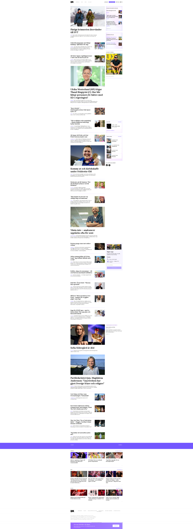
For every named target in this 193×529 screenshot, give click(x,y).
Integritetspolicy (117, 510)
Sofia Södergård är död (111, 10)
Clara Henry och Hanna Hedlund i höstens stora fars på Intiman (112, 39)
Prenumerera (99, 511)
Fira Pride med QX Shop (111, 44)
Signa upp (116, 525)
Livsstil (107, 18)
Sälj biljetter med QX (110, 130)
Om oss (85, 510)
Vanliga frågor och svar (92, 510)
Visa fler (108, 28)
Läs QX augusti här (109, 76)
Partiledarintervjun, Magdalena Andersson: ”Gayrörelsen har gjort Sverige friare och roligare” (112, 23)
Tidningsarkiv (100, 510)
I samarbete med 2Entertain (111, 37)
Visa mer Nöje (119, 469)
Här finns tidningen (108, 510)
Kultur (107, 12)
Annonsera (80, 510)
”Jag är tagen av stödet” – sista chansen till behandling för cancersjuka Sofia (112, 16)
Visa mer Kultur (119, 488)
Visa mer (119, 136)
